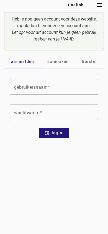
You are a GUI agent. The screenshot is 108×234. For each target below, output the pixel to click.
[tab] (22, 61)
